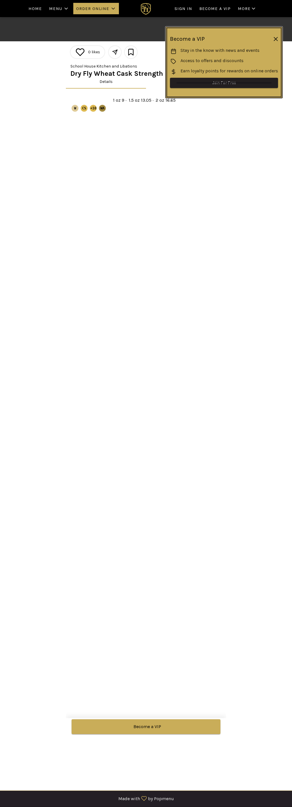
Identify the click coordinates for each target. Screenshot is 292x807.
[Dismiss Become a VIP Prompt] (275, 39)
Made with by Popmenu (89, 798)
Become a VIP (215, 8)
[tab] (106, 82)
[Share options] (115, 52)
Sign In (183, 8)
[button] (59, 8)
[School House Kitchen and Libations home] (146, 8)
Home (35, 8)
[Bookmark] (131, 52)
